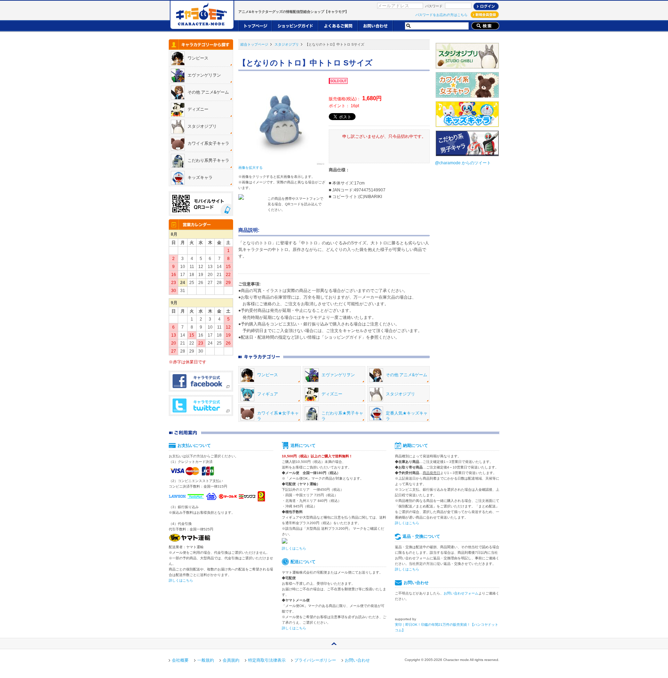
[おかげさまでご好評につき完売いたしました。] (339, 81)
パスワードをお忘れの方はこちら (441, 15)
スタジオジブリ (287, 44)
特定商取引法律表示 (267, 660)
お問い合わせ (357, 660)
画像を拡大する (250, 168)
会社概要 (180, 660)
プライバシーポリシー (315, 660)
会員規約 (231, 660)
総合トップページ (254, 44)
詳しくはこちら (181, 580)
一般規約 (205, 660)
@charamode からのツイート (463, 162)
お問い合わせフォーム (461, 593)
